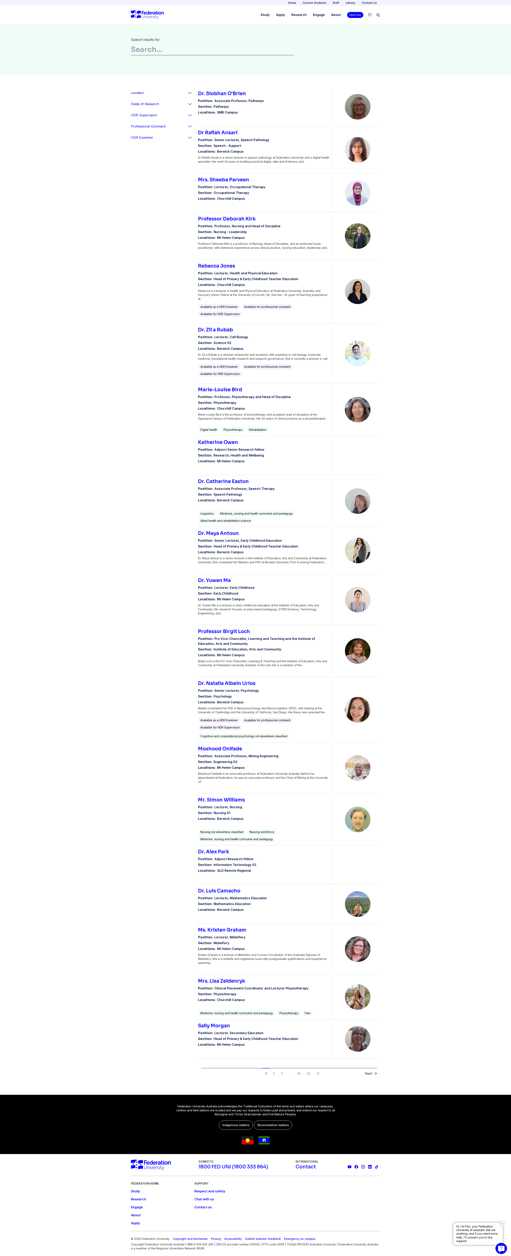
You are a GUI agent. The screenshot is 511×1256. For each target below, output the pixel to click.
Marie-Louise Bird (220, 390)
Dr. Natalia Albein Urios (227, 683)
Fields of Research (145, 104)
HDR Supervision (144, 115)
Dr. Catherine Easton (223, 481)
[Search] (378, 15)
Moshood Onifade (220, 749)
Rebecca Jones (216, 266)
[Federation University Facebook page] (356, 1166)
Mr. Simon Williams (221, 800)
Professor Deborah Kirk (227, 219)
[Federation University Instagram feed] (363, 1166)
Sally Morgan (214, 1026)
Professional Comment (148, 126)
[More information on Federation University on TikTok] (376, 1166)
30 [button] (308, 1073)
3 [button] (281, 1073)
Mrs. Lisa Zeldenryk (221, 981)
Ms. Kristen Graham (222, 930)
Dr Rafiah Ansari (218, 133)
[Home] (147, 15)
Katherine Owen (218, 442)
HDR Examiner (142, 137)
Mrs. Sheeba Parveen (223, 180)
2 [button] (273, 1073)
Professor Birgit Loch (224, 631)
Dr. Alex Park (213, 852)
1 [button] (265, 1073)
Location (137, 93)
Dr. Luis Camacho (219, 891)
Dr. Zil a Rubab (215, 330)
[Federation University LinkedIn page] (369, 1166)
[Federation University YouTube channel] (349, 1166)
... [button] (290, 1073)
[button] (210, 1070)
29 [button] (298, 1073)
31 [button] (318, 1073)
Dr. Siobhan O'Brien (222, 94)
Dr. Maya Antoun (218, 533)
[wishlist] (370, 15)
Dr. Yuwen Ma (214, 580)
